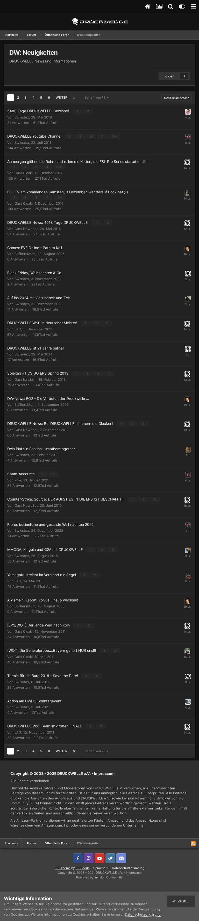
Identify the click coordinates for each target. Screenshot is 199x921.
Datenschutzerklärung (128, 868)
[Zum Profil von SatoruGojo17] (188, 273)
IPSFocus (82, 868)
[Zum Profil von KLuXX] (187, 324)
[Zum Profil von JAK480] (188, 575)
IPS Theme (62, 868)
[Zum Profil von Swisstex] (188, 137)
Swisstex (22, 117)
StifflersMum (25, 254)
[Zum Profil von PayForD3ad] (188, 550)
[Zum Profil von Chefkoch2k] (188, 449)
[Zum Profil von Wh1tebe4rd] (188, 702)
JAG (18, 329)
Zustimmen (185, 901)
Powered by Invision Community (99, 877)
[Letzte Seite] (74, 97)
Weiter (61, 97)
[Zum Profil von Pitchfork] (187, 193)
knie (18, 480)
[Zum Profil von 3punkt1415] (188, 298)
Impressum (104, 773)
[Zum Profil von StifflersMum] (187, 248)
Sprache (99, 868)
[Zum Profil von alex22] (188, 349)
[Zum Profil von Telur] (187, 651)
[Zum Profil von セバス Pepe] (188, 112)
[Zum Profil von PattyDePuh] (188, 676)
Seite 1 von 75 (96, 97)
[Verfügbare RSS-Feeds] (193, 843)
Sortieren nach (176, 97)
